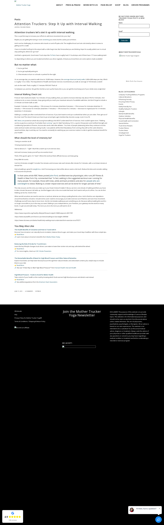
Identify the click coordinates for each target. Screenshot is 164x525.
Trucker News (123, 130)
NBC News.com (20, 121)
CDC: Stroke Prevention (43, 251)
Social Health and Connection (129, 121)
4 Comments (29, 291)
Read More (20, 234)
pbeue (39, 291)
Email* (121, 31)
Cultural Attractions (125, 97)
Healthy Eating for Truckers (128, 109)
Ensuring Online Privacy (127, 102)
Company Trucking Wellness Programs (132, 95)
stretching (46, 40)
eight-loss (37, 169)
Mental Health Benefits (126, 114)
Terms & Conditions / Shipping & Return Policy (30, 321)
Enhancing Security (125, 99)
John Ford (54, 175)
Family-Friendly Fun (125, 107)
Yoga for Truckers (125, 135)
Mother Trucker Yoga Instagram (134, 81)
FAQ (16, 315)
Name (120, 23)
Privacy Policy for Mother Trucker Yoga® (28, 318)
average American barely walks (74, 79)
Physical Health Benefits (127, 118)
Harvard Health (60, 268)
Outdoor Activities (125, 116)
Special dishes (124, 123)
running (49, 123)
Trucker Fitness (25, 27)
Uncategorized (124, 133)
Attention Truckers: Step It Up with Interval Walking (58, 23)
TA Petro (53, 55)
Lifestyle (17, 27)
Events (121, 104)
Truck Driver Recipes (126, 126)
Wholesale (18, 311)
